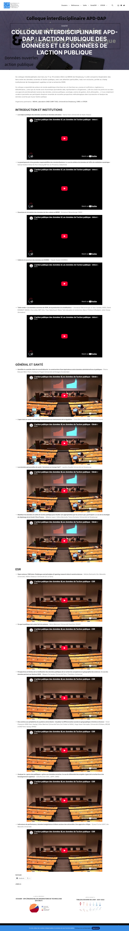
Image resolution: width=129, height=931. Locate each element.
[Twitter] (124, 5)
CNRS (78, 101)
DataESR (64, 26)
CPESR (84, 101)
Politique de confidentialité (83, 928)
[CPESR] (11, 5)
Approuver (96, 928)
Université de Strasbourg (67, 101)
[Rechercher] (112, 5)
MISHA (35, 101)
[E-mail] (118, 5)
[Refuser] (127, 928)
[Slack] (121, 5)
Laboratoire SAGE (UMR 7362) (48, 101)
